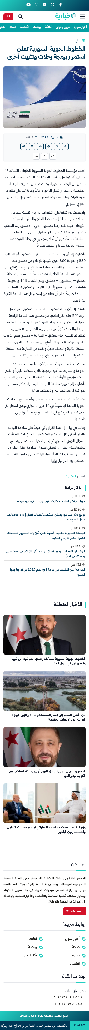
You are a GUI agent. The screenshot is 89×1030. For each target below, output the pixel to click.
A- (53, 156)
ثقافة (48, 27)
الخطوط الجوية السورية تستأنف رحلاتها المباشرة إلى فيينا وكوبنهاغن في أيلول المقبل (48, 661)
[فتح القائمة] (82, 16)
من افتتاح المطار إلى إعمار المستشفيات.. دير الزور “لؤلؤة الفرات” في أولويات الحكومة (49, 717)
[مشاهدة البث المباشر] (8, 16)
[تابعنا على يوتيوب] (28, 5)
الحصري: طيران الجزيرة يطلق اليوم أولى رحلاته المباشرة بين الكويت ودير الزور (47, 773)
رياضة (37, 27)
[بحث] (20, 16)
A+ (36, 156)
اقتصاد (24, 27)
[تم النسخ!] (23, 146)
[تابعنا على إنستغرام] (36, 5)
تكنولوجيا (30, 955)
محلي (78, 40)
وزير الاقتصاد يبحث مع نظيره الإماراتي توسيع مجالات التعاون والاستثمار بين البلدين (46, 830)
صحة (12, 27)
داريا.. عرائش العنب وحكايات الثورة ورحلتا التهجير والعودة (51, 501)
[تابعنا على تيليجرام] (44, 5)
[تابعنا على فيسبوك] (60, 5)
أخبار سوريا (80, 27)
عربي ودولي (63, 27)
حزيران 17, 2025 (50, 138)
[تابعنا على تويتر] (52, 5)
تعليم (76, 955)
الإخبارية (71, 477)
